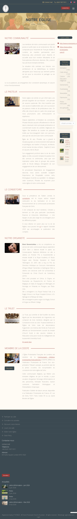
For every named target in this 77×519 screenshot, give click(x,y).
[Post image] (62, 141)
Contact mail (48, 2)
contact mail (6, 444)
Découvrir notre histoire (12, 424)
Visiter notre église (10, 432)
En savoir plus (27, 342)
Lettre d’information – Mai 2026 (19, 502)
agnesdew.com (69, 515)
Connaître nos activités (11, 420)
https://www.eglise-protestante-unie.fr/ (66, 49)
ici (40, 226)
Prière (67, 150)
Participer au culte (10, 417)
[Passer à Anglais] (74, 2)
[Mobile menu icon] (73, 8)
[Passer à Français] (71, 2)
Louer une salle (9, 428)
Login (38, 517)
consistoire (26, 198)
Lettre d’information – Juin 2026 (69, 142)
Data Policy (8, 435)
